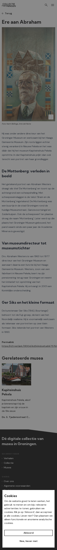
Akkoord (29, 532)
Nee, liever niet (29, 541)
